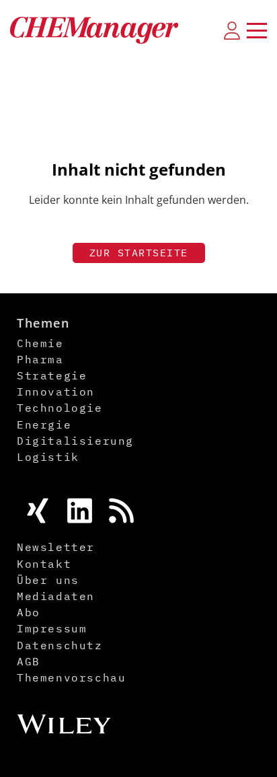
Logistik (48, 457)
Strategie (52, 375)
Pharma (40, 359)
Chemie (40, 343)
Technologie (60, 407)
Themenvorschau (71, 677)
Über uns (48, 580)
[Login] (232, 30)
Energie (44, 424)
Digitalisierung (75, 440)
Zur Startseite (138, 252)
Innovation (56, 391)
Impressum (52, 628)
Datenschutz (60, 645)
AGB (28, 661)
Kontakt (44, 563)
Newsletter (56, 547)
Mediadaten (56, 596)
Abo (28, 612)
